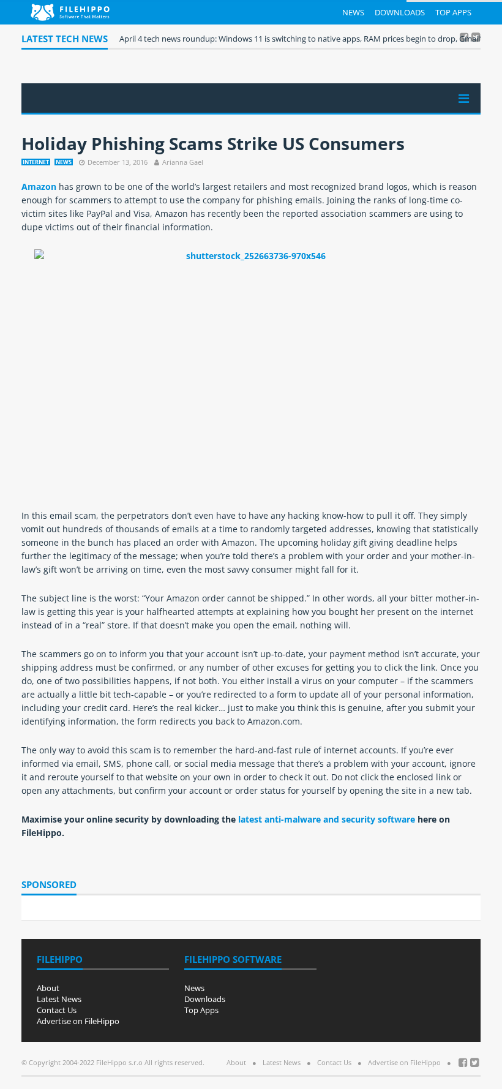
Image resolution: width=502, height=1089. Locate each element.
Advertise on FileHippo (78, 1021)
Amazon (38, 186)
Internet (36, 162)
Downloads (400, 12)
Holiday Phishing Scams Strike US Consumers (213, 143)
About (48, 987)
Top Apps (453, 12)
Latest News (59, 998)
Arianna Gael (182, 162)
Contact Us (57, 1010)
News (353, 12)
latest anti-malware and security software (326, 819)
